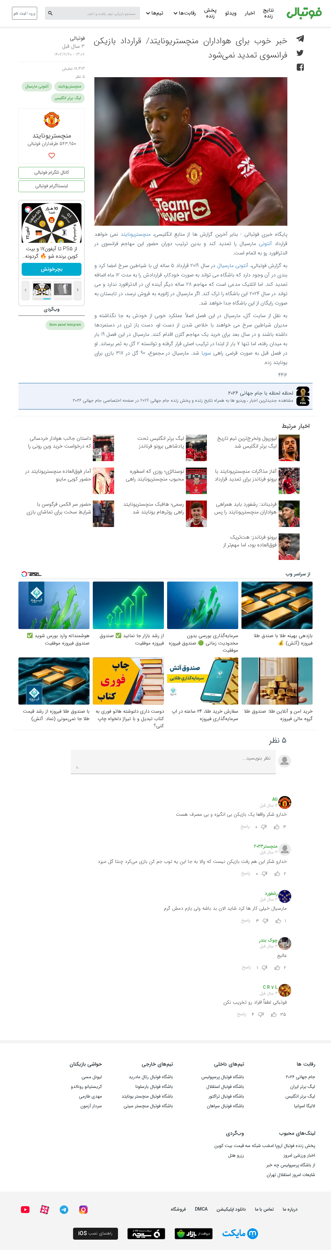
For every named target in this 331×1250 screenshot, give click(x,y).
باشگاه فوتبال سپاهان (225, 1106)
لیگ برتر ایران (302, 1086)
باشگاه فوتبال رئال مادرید (151, 1076)
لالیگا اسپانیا (304, 1106)
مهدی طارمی (90, 1096)
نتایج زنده (268, 14)
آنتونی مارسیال (233, 266)
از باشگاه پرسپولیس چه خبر (290, 1165)
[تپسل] (28, 209)
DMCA (201, 1209)
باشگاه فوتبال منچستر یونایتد (147, 1096)
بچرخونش (51, 269)
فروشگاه (178, 1209)
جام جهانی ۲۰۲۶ (300, 1076)
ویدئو (231, 13)
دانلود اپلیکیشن (231, 1209)
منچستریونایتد (136, 234)
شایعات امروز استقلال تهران (291, 1174)
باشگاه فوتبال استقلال (225, 1086)
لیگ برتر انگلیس (68, 98)
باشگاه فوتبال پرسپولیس (222, 1076)
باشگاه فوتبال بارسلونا (154, 1086)
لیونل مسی (91, 1076)
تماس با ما (264, 1209)
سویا (206, 353)
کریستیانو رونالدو (86, 1086)
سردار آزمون (91, 1106)
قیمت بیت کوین (229, 1145)
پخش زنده (210, 14)
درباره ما (290, 1209)
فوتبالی (77, 38)
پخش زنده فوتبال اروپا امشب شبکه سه (280, 1145)
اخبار (250, 13)
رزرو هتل (236, 1155)
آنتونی (265, 244)
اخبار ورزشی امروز (299, 1155)
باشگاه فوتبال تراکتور (226, 1096)
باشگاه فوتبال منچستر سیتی (148, 1106)
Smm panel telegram (65, 325)
